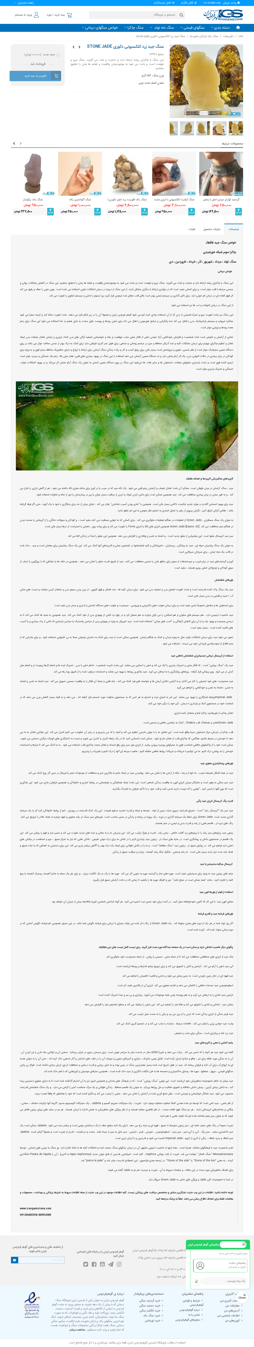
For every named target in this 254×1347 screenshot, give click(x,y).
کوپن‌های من (232, 1320)
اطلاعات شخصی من (228, 1315)
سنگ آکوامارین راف (80, 200)
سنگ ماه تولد (163, 28)
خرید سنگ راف (151, 1315)
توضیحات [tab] (233, 229)
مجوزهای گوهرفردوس (187, 1320)
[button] (24, 3)
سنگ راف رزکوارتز (33, 200)
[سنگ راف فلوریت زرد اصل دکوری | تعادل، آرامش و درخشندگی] (127, 174)
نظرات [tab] (192, 229)
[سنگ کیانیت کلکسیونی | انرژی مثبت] (174, 174)
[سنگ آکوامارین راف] (80, 174)
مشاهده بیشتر (77, 1330)
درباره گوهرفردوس (190, 1310)
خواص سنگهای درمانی (101, 28)
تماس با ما (194, 1315)
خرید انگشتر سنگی (150, 1310)
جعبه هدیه (39, 55)
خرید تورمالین (152, 1320)
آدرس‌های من (232, 1310)
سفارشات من (232, 1305)
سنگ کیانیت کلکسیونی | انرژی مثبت (174, 200)
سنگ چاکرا (135, 28)
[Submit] (14, 1260)
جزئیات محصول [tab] (211, 229)
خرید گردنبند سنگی (149, 1300)
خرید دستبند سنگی (149, 1305)
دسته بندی (222, 28)
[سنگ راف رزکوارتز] (33, 174)
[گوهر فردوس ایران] (221, 15)
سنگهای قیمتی (194, 28)
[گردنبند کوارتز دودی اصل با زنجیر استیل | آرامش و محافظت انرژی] (221, 174)
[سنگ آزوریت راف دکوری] (79, 47)
